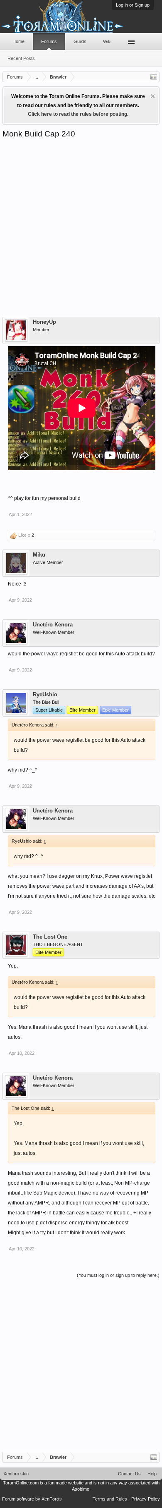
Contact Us (129, 1473)
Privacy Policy (145, 1498)
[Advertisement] (81, 223)
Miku (39, 555)
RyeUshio (45, 695)
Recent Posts (21, 58)
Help (152, 1473)
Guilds (80, 41)
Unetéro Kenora (53, 625)
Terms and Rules (110, 1498)
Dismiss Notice (153, 96)
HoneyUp (44, 322)
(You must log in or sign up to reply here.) (118, 1275)
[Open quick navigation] (153, 77)
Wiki (107, 41)
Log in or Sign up (133, 4)
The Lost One (50, 937)
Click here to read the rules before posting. (78, 114)
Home (18, 41)
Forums (49, 41)
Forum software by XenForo (32, 1498)
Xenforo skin (16, 1473)
